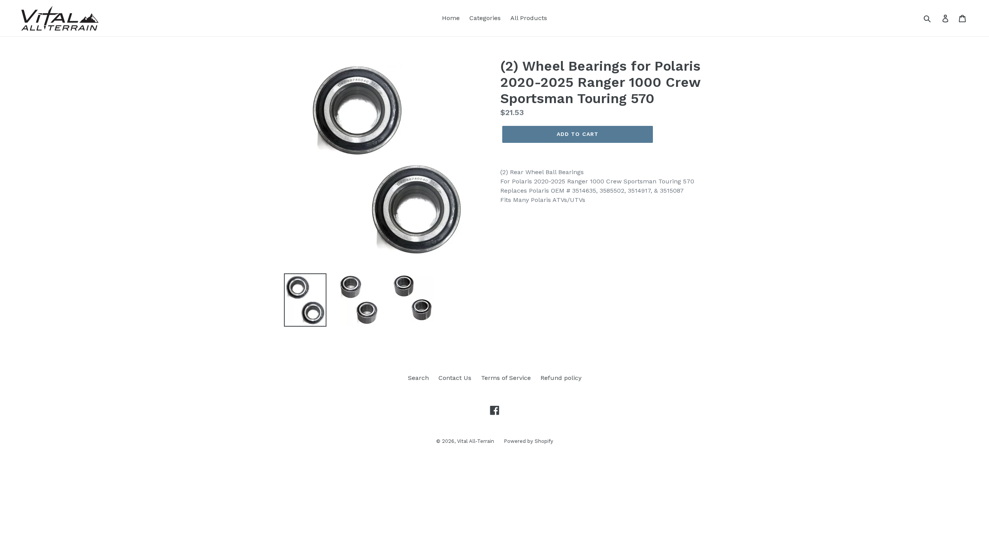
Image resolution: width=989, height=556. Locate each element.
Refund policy (560, 377)
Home (451, 18)
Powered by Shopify (528, 441)
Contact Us (454, 377)
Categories (485, 18)
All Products (528, 18)
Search (418, 377)
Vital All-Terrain (475, 441)
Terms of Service (506, 377)
